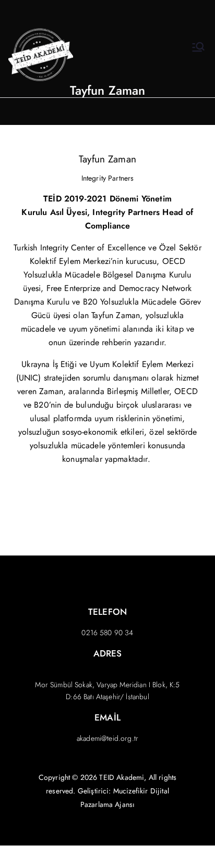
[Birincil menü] (198, 48)
